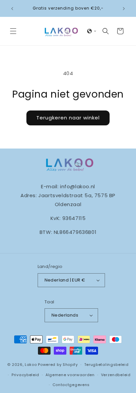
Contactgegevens (71, 384)
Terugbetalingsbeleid (106, 364)
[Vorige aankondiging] (12, 8)
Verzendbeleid (116, 374)
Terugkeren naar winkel (68, 117)
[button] (13, 31)
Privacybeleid (25, 374)
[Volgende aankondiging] (124, 8)
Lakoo (31, 364)
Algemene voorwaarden (70, 374)
